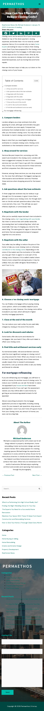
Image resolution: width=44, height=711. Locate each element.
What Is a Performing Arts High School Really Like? (20, 502)
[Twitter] (13, 33)
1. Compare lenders (10, 86)
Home (4, 535)
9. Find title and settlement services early (19, 107)
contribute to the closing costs (13, 250)
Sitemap (34, 706)
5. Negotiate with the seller (14, 97)
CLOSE (36, 80)
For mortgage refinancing (12, 111)
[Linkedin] (21, 33)
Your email (5, 647)
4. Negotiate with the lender (14, 94)
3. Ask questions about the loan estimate (19, 91)
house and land (22, 386)
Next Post (37, 475)
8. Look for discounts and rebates (16, 105)
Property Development (10, 549)
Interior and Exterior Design (12, 546)
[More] (36, 33)
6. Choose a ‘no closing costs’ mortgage (18, 99)
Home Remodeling (8, 542)
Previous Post (8, 475)
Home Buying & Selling (10, 539)
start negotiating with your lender (27, 219)
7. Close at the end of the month (16, 102)
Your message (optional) (10, 657)
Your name (5, 638)
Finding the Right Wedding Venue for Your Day (19, 506)
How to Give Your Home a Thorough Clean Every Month (22, 523)
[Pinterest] (28, 33)
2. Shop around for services (14, 89)
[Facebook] (5, 33)
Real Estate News (8, 25)
